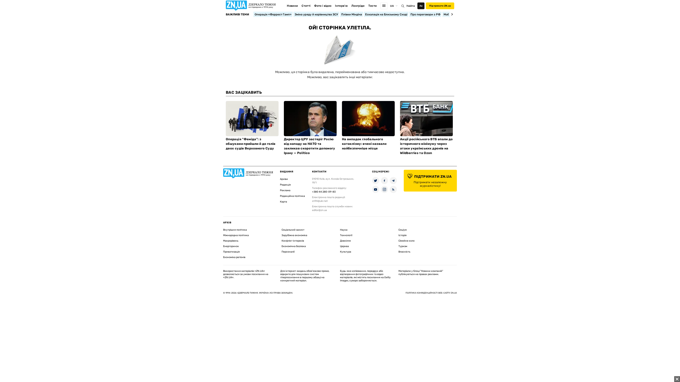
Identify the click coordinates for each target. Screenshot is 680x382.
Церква (344, 246)
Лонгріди (358, 5)
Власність (404, 251)
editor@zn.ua (319, 210)
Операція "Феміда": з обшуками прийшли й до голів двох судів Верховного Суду (251, 143)
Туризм (402, 246)
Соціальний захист (293, 229)
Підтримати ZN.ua (440, 5)
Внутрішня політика (235, 229)
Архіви (284, 179)
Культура (345, 251)
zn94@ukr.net (320, 200)
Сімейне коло (406, 240)
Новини (292, 5)
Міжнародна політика (236, 235)
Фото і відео (322, 5)
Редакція (285, 184)
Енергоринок (231, 246)
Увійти (410, 5)
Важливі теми (237, 14)
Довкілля (345, 240)
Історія (402, 235)
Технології (346, 235)
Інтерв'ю (341, 5)
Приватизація (231, 251)
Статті (306, 5)
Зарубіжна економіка (294, 235)
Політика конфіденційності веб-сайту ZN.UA (431, 293)
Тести (372, 5)
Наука (343, 229)
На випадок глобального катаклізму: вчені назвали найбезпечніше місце (364, 143)
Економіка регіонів (234, 257)
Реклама (285, 190)
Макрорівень (230, 240)
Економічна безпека (294, 246)
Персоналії (288, 251)
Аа (421, 5)
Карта (283, 201)
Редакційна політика (292, 196)
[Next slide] (451, 14)
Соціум (402, 229)
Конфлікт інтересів (293, 240)
